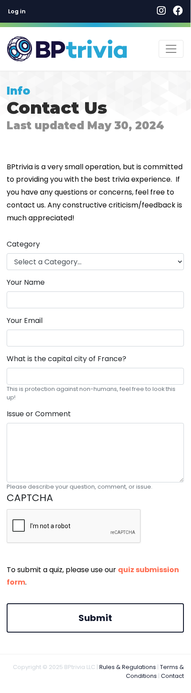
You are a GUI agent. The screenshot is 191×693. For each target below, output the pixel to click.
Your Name (26, 282)
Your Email (25, 320)
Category (23, 244)
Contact (172, 676)
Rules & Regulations (127, 667)
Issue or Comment (39, 414)
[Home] (67, 49)
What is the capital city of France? (66, 359)
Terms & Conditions (155, 671)
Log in (17, 11)
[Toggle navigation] (171, 49)
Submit (95, 618)
